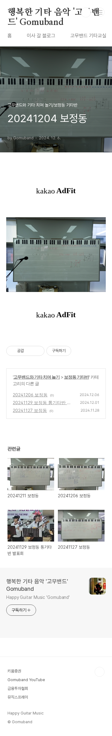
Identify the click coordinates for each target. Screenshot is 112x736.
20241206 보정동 (30, 394)
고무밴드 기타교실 (88, 36)
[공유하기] (30, 351)
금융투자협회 (17, 688)
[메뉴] (100, 12)
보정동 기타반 (76, 377)
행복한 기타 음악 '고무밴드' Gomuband (53, 12)
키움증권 (14, 671)
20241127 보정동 (30, 410)
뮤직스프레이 (17, 697)
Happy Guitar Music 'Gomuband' (38, 597)
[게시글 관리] (37, 351)
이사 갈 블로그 (41, 36)
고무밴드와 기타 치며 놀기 (36, 377)
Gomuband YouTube (26, 679)
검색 (86, 12)
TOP (100, 672)
